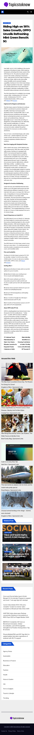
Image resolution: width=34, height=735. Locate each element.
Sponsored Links (17, 387)
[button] (28, 12)
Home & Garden (8, 679)
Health (5, 674)
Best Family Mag (6, 438)
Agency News (7, 23)
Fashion (5, 670)
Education (6, 665)
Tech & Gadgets (8, 688)
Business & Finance (9, 661)
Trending (6, 698)
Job (4, 684)
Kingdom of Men (6, 387)
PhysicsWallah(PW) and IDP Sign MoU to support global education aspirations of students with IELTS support (16, 636)
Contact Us (4, 731)
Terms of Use (20, 731)
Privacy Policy (12, 731)
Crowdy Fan (5, 413)
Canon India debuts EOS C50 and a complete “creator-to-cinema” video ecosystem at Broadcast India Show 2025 (16, 606)
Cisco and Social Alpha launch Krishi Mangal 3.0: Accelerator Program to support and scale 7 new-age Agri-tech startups (17, 598)
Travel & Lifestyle (8, 693)
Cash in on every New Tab (9, 462)
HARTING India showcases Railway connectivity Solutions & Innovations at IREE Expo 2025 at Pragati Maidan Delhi (16, 615)
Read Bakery (5, 490)
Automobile (6, 656)
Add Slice (4, 464)
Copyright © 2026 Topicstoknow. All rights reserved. (17, 726)
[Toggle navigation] (31, 11)
